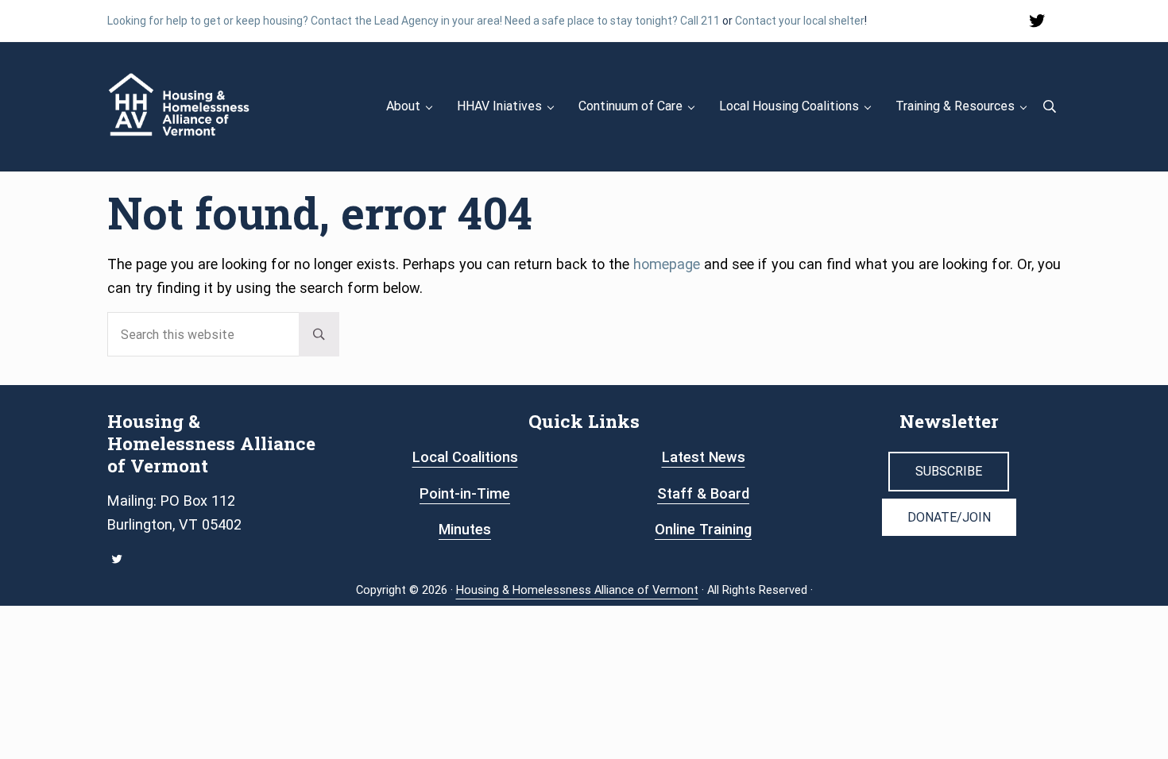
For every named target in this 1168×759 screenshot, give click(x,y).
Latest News (703, 457)
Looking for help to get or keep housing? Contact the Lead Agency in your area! (304, 20)
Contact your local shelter (799, 20)
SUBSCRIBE (948, 471)
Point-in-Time (465, 493)
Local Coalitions (465, 457)
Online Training (703, 529)
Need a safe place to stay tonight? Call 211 (612, 20)
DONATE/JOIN (949, 517)
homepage (666, 264)
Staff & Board (703, 493)
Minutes (465, 529)
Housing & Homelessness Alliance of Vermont (577, 590)
